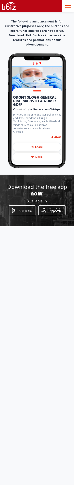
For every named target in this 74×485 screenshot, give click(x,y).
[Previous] (16, 79)
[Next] (58, 79)
